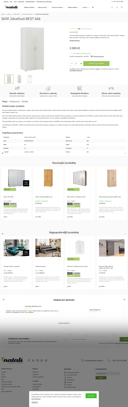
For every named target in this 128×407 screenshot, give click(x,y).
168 (88, 144)
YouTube (41, 360)
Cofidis (97, 69)
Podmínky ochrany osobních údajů (10, 386)
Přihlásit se (36, 372)
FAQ (2, 389)
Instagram (37, 360)
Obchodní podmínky (6, 384)
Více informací (35, 399)
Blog (11, 1)
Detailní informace (75, 40)
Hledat (101, 377)
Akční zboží (21, 1)
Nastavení (34, 402)
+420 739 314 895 (119, 360)
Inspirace (3, 377)
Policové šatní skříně (30, 137)
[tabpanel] (16, 193)
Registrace (36, 374)
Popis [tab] (4, 101)
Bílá (88, 141)
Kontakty (6, 1)
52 (25, 148)
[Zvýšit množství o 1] (81, 63)
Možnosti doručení (99, 56)
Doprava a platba (37, 384)
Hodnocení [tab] (14, 101)
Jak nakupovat (37, 386)
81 (25, 144)
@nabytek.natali (46, 360)
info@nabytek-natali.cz (94, 360)
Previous (3, 153)
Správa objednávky (6, 391)
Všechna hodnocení (86, 29)
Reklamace (36, 389)
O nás (15, 1)
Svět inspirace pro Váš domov (44, 1)
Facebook (28, 360)
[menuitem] (29, 7)
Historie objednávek (38, 377)
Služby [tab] (25, 101)
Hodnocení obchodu (6, 382)
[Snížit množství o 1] (72, 63)
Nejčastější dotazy (30, 1)
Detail (5, 217)
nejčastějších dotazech (76, 70)
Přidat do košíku (96, 63)
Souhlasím (91, 396)
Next (125, 153)
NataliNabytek (33, 360)
